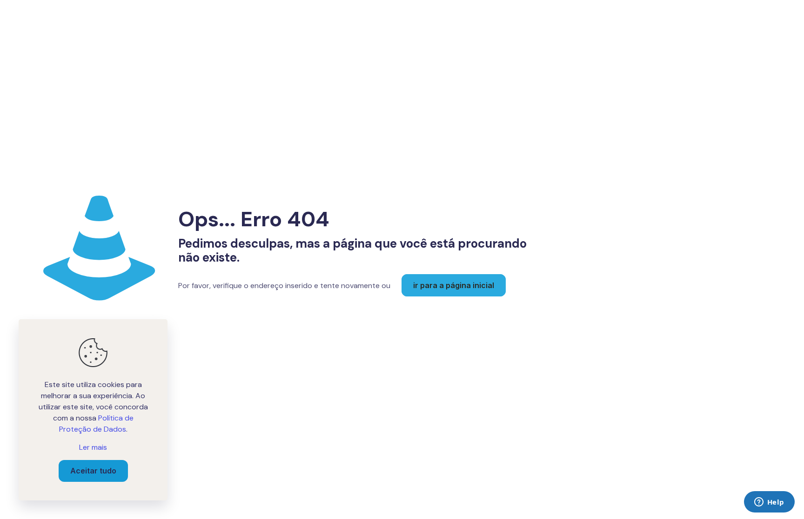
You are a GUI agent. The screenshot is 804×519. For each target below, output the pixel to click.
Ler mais (93, 447)
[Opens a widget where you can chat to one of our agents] (769, 502)
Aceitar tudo (93, 470)
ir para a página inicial (453, 285)
